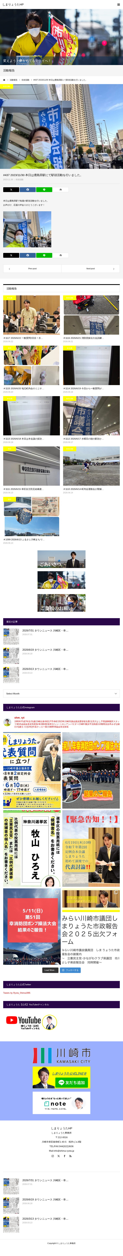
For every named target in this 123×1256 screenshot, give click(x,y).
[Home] (4, 79)
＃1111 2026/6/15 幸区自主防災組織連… (23, 489)
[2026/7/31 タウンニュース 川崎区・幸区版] (11, 637)
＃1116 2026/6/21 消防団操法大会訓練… (83, 338)
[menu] (118, 4)
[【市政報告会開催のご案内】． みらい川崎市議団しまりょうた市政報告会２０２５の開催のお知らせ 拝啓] (91, 926)
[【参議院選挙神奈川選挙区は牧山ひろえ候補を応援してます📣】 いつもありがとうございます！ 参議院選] (32, 848)
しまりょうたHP (13, 4)
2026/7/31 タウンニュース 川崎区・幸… (45, 630)
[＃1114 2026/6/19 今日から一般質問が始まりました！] (91, 365)
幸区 (9, 348)
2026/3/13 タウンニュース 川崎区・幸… (45, 669)
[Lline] (44, 189)
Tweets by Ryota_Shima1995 (16, 993)
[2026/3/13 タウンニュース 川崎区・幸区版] (11, 675)
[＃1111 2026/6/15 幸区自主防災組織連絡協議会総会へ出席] (31, 466)
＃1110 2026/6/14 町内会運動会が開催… (83, 489)
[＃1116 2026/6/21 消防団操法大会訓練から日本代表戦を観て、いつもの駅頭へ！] (91, 315)
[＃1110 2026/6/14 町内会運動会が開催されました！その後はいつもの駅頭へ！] (91, 466)
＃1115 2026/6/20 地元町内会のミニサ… (23, 388)
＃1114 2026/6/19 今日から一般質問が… (83, 388)
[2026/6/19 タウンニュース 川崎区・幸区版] (11, 656)
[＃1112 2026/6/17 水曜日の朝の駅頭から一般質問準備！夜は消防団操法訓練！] (91, 415)
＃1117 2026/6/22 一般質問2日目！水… (23, 338)
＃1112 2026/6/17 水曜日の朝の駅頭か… (83, 438)
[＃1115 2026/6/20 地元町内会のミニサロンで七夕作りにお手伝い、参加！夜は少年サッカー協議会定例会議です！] (31, 365)
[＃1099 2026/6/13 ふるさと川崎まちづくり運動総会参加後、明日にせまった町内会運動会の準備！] (31, 516)
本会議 (9, 298)
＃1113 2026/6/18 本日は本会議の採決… (23, 438)
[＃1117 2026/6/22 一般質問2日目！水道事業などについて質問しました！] (31, 315)
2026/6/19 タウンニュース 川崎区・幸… (45, 649)
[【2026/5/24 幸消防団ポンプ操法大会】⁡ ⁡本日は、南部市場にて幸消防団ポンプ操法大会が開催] (91, 770)
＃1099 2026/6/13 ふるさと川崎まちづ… (24, 539)
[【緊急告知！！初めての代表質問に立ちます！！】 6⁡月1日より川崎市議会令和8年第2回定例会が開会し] (32, 770)
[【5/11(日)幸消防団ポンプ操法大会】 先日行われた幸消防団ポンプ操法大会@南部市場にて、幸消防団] (32, 926)
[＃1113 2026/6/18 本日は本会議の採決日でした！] (31, 415)
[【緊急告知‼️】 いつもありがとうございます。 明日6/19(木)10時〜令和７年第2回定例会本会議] (91, 848)
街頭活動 (19, 179)
